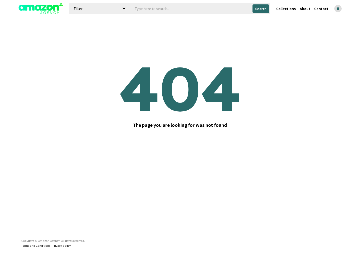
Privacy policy (62, 245)
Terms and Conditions (35, 245)
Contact (321, 8)
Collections (286, 8)
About (305, 8)
